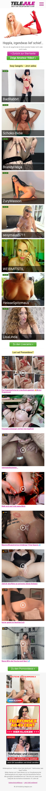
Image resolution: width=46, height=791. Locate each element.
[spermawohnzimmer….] (23, 449)
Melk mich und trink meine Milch (13, 506)
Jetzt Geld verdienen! (30, 782)
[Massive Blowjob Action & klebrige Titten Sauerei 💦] (23, 527)
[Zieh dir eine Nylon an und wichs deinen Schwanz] (23, 565)
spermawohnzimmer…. (10, 467)
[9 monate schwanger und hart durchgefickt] (23, 411)
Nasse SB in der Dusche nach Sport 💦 (16, 661)
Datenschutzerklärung (15, 782)
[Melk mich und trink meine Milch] (23, 488)
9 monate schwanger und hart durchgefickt (18, 429)
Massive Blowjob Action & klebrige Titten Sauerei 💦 (21, 545)
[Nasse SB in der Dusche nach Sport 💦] (23, 643)
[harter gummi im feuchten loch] (23, 604)
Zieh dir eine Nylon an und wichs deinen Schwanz (20, 584)
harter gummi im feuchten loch (13, 622)
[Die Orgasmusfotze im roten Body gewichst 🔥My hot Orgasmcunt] (23, 372)
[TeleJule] (23, 4)
